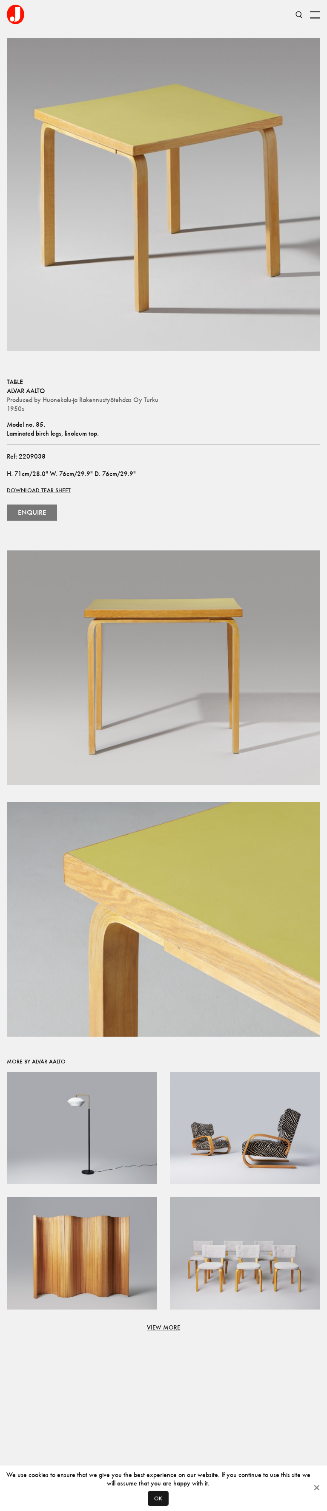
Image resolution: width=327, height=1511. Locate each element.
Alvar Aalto (26, 391)
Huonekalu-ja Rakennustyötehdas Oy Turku (100, 400)
